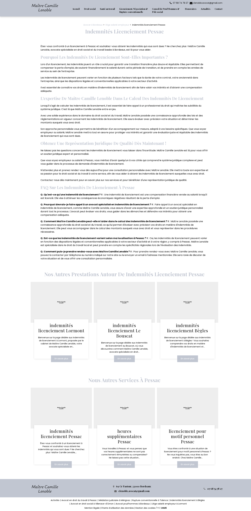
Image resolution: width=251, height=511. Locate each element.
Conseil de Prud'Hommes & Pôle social (165, 10)
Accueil (76, 9)
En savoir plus (61, 358)
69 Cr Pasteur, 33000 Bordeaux (133, 486)
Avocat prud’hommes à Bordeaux (133, 503)
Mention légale (92, 507)
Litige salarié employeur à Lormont (169, 503)
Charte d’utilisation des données (117, 507)
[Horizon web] (158, 508)
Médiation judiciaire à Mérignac (114, 500)
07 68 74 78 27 (214, 488)
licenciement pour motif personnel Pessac (187, 436)
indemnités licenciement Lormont (61, 328)
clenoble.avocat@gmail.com (207, 2)
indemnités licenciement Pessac (61, 434)
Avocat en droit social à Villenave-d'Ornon (92, 503)
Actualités (205, 9)
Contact (218, 9)
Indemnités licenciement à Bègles (187, 500)
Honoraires (190, 9)
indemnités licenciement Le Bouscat (124, 331)
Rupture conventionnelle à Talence (150, 500)
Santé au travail (107, 9)
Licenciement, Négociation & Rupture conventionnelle (133, 10)
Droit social (90, 9)
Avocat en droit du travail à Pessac (79, 500)
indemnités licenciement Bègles (187, 328)
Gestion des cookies (145, 507)
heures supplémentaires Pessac (124, 436)
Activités (55, 500)
